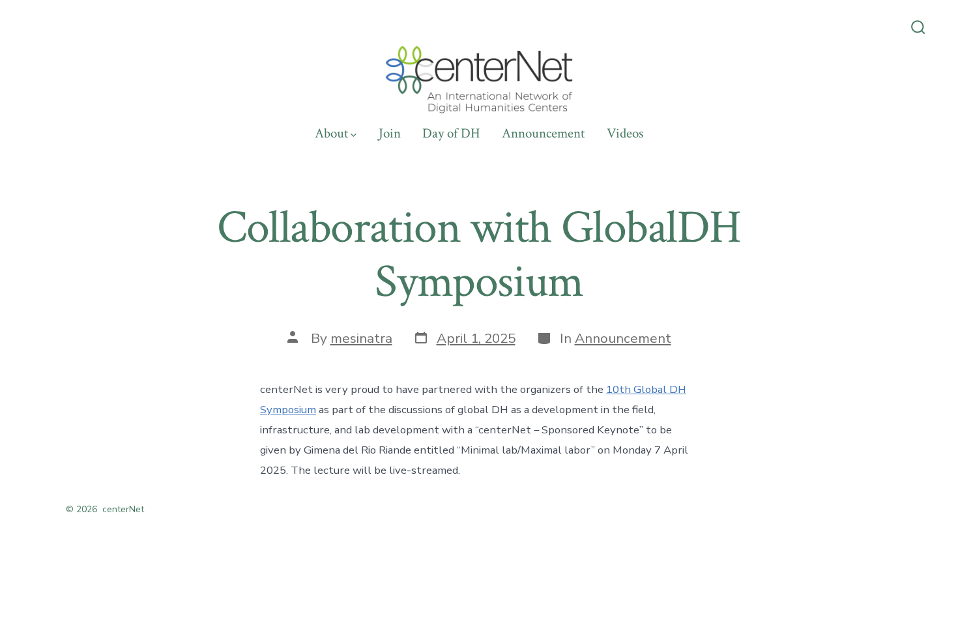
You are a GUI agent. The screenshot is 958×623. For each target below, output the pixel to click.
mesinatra (361, 338)
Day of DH (451, 133)
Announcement (543, 133)
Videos (625, 133)
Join (390, 133)
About (331, 133)
